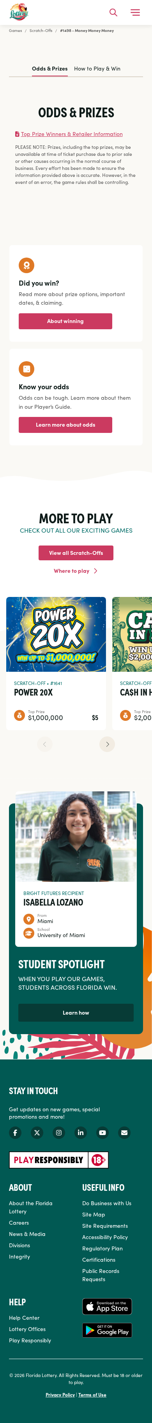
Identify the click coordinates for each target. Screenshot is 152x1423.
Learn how (76, 1012)
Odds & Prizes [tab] (50, 68)
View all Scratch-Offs (76, 552)
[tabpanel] (76, 145)
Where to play (71, 570)
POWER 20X (33, 691)
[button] (107, 744)
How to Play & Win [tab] (97, 68)
